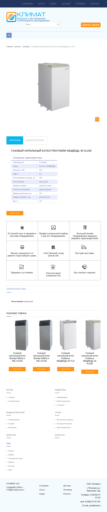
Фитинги (11, 466)
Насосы (11, 451)
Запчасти (59, 435)
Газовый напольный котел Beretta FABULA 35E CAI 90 (17, 357)
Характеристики (35, 140)
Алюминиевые (62, 397)
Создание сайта (14, 487)
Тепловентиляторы (15, 458)
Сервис (53, 4)
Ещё (8, 443)
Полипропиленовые (64, 424)
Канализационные (64, 427)
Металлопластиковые (65, 420)
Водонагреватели (15, 412)
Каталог (18, 47)
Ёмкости (11, 462)
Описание (14, 140)
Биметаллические (63, 401)
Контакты (95, 4)
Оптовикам (80, 4)
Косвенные (12, 427)
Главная (9, 47)
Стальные (60, 405)
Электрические (14, 401)
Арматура (11, 435)
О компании (27, 4)
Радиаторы (60, 390)
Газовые (26, 47)
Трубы (58, 412)
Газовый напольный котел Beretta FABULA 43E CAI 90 (41, 357)
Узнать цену (14, 213)
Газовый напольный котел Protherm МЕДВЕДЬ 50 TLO (66, 357)
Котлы (9, 390)
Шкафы (11, 455)
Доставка (66, 4)
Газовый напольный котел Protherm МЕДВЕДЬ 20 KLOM (89, 358)
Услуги (41, 4)
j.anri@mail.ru (95, 505)
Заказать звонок (90, 25)
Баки (10, 470)
